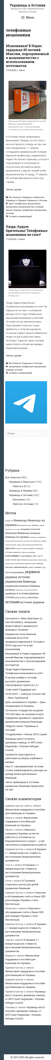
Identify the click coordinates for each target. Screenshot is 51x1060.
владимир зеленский (30, 529)
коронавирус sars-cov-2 (31, 556)
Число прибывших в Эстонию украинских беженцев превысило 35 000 (24, 786)
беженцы (20, 520)
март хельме (22, 560)
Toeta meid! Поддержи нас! (20, 689)
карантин (17, 552)
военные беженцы (17, 533)
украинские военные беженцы (22, 585)
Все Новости (15, 197)
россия (8, 567)
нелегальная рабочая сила (25, 564)
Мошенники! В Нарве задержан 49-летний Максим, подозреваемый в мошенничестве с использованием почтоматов (27, 56)
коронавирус (12, 555)
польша (39, 563)
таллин (30, 567)
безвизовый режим (24, 525)
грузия (19, 545)
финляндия (33, 597)
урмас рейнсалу (21, 598)
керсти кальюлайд (28, 552)
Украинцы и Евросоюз (33, 197)
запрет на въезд (22, 548)
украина (10, 370)
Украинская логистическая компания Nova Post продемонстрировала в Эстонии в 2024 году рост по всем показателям (25, 642)
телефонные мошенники (34, 210)
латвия (8, 560)
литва (13, 560)
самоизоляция (20, 567)
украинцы (10, 589)
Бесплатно (19, 499)
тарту (44, 567)
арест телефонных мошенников (24, 203)
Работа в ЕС (20, 486)
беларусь (35, 525)
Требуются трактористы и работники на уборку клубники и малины (23, 758)
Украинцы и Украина (16, 200)
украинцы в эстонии (16, 593)
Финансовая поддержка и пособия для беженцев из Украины (21, 821)
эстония (10, 213)
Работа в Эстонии (23, 504)
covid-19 (9, 521)
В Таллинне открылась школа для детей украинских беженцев (21, 884)
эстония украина (32, 602)
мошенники (12, 207)
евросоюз (10, 548)
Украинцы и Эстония (37, 200)
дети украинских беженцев (32, 545)
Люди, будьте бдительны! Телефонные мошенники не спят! (26, 230)
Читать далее (13, 189)
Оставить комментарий (20, 216)
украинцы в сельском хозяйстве (26, 590)
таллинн (37, 567)
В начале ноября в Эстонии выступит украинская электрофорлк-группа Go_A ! (22, 681)
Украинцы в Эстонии (27, 5)
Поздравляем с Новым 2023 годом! (26, 734)
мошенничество (26, 207)
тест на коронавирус (14, 572)
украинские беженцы (20, 581)
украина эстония (17, 577)
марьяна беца (32, 560)
